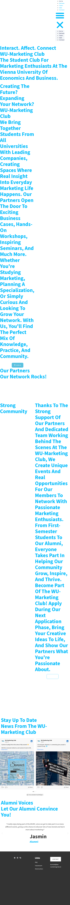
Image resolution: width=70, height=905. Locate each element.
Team (61, 5)
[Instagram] (14, 858)
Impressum (38, 865)
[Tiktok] (20, 858)
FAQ (36, 862)
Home (61, 31)
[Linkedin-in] (17, 858)
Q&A (60, 8)
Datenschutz (39, 869)
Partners (61, 3)
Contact (61, 10)
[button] (59, 20)
